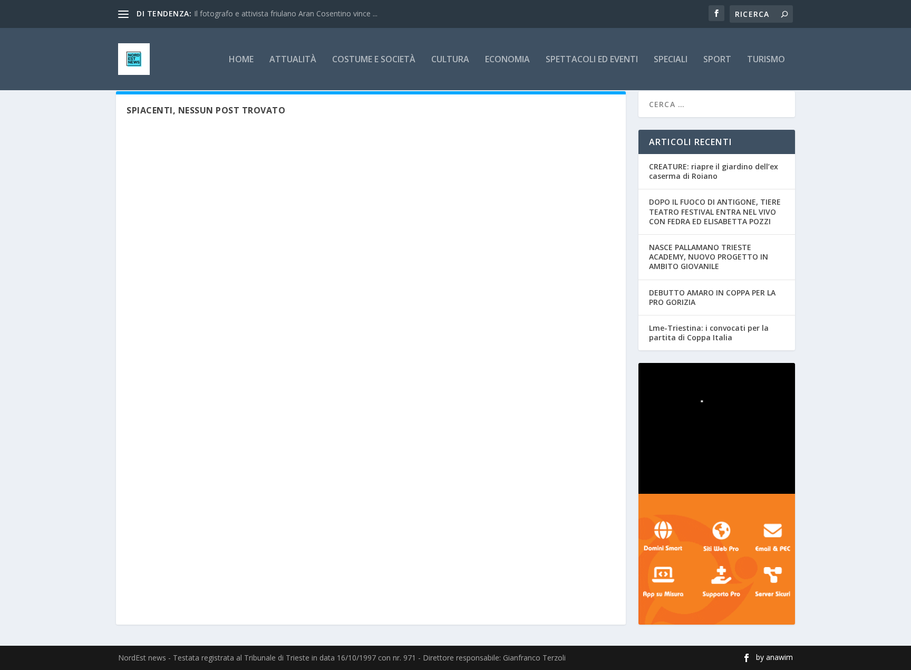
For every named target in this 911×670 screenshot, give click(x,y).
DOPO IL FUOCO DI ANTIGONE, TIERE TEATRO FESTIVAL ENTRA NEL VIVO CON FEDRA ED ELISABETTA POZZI (715, 211)
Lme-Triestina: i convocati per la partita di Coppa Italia (709, 332)
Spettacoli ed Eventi (592, 60)
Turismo (766, 60)
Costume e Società (373, 60)
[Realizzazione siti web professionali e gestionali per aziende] (716, 559)
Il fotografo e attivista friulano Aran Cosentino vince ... (285, 13)
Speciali (670, 60)
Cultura (450, 60)
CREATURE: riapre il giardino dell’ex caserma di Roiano (713, 171)
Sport (717, 60)
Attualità (292, 60)
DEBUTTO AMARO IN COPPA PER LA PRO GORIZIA (712, 297)
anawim (779, 657)
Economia (507, 60)
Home (241, 60)
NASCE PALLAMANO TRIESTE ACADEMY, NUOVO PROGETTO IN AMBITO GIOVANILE (708, 256)
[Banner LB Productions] (716, 428)
